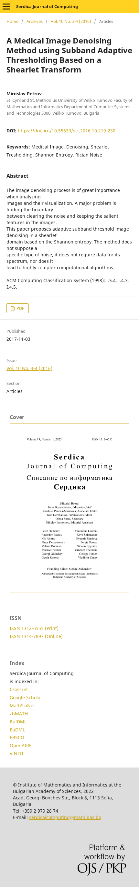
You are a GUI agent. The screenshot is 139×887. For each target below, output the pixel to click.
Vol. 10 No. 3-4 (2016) (71, 21)
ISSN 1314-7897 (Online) (36, 636)
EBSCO (17, 737)
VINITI (16, 753)
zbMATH (19, 714)
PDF (20, 308)
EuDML (17, 730)
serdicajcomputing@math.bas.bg (65, 817)
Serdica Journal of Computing (47, 6)
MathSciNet (22, 705)
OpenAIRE (21, 745)
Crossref (19, 689)
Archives (35, 21)
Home (12, 21)
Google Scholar (26, 697)
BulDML (18, 722)
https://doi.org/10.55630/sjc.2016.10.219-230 (66, 131)
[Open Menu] (6, 6)
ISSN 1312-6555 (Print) (34, 628)
